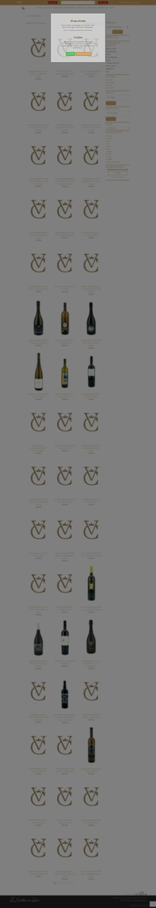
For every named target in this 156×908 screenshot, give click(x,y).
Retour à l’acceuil (83, 54)
